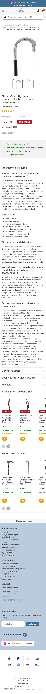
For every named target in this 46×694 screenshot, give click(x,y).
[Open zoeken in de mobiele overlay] (23, 17)
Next (8, 446)
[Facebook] (25, 635)
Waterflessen (6, 579)
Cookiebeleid (23, 684)
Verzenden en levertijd (10, 539)
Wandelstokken (12, 25)
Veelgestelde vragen (9, 534)
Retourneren (6, 542)
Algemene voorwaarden (23, 678)
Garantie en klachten (9, 547)
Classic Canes (12, 107)
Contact (4, 532)
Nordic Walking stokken (10, 571)
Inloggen (38, 10)
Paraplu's (5, 574)
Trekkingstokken (8, 566)
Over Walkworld (7, 555)
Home (3, 25)
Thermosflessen (8, 576)
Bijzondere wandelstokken (18, 27)
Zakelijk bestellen (8, 550)
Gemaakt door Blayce (23, 686)
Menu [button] (6, 10)
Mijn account (6, 552)
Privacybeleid (23, 681)
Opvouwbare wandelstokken (12, 563)
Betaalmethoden (8, 537)
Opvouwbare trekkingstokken (13, 568)
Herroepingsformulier (10, 545)
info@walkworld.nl (15, 600)
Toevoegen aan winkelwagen (4, 439)
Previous (3, 446)
